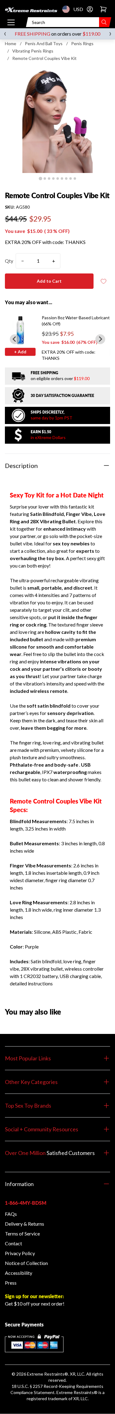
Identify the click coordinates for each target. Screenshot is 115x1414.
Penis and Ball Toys (44, 43)
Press (11, 1283)
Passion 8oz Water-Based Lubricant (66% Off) (76, 320)
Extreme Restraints (45, 1374)
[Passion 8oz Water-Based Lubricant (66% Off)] (20, 330)
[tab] (40, 178)
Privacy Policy (20, 1253)
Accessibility (18, 1273)
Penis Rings (82, 43)
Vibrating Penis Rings (32, 50)
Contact (13, 1243)
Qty (9, 261)
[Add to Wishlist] (103, 281)
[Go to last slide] (15, 339)
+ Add (20, 351)
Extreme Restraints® (77, 1392)
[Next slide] (100, 339)
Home (10, 43)
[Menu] (11, 22)
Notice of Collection (26, 1263)
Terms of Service (22, 1233)
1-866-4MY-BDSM (25, 1203)
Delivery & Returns (24, 1224)
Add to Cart (49, 281)
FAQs (11, 1214)
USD (67, 9)
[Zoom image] (57, 120)
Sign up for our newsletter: (34, 1296)
